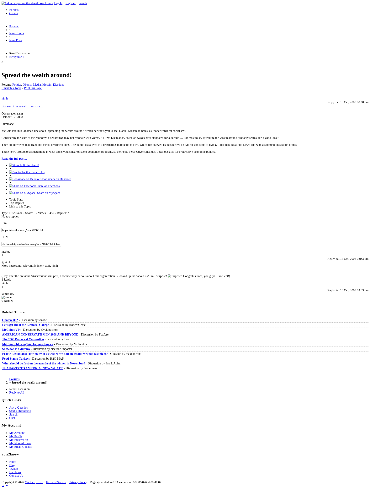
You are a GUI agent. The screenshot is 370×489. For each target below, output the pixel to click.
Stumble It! (32, 165)
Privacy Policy (78, 482)
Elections (58, 84)
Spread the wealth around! (22, 106)
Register (71, 3)
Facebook (15, 472)
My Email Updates (20, 446)
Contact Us (16, 475)
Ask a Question (18, 407)
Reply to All (16, 56)
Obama (27, 84)
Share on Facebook (48, 186)
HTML (6, 237)
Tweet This (37, 172)
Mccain (46, 84)
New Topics (16, 33)
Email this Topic (11, 88)
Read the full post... (14, 158)
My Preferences (18, 439)
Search (83, 3)
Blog (12, 465)
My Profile (15, 436)
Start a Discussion (20, 411)
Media (37, 84)
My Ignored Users (20, 443)
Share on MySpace (48, 193)
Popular (14, 26)
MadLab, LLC (34, 482)
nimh (5, 98)
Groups (13, 13)
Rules (12, 461)
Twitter (13, 468)
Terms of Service (56, 482)
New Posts (15, 40)
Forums (13, 9)
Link (4, 223)
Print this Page (33, 88)
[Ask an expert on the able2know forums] (27, 3)
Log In (58, 3)
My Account (16, 432)
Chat (12, 418)
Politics (16, 84)
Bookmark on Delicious (56, 179)
